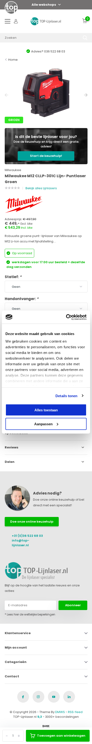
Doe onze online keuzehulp (31, 521)
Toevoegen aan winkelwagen (61, 735)
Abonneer (73, 605)
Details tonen (66, 396)
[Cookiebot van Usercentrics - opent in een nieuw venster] (66, 317)
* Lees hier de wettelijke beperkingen (30, 614)
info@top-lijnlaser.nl (20, 542)
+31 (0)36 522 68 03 (27, 535)
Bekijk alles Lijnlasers (41, 188)
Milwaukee (13, 170)
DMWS (60, 712)
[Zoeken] (85, 37)
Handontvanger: (21, 298)
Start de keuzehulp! (46, 156)
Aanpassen (43, 424)
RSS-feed (75, 712)
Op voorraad (21, 253)
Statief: (13, 276)
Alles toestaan (46, 410)
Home (13, 59)
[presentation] (6, 95)
